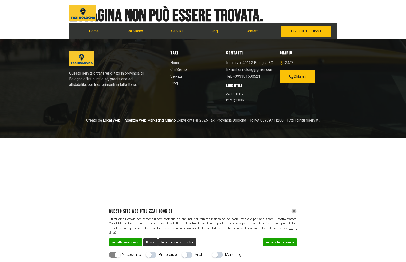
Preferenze (168, 254)
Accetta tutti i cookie (280, 242)
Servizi (177, 31)
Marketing (233, 254)
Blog (214, 31)
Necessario (131, 254)
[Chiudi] (294, 211)
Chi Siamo (135, 31)
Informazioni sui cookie (177, 242)
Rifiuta (150, 242)
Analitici (201, 254)
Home (94, 31)
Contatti (252, 31)
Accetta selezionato (125, 242)
